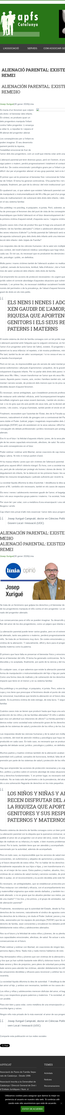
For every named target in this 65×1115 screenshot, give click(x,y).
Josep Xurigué (7, 104)
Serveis (32, 48)
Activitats (48, 1073)
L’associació (11, 48)
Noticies (48, 1079)
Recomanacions (52, 1086)
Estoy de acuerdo (32, 1109)
